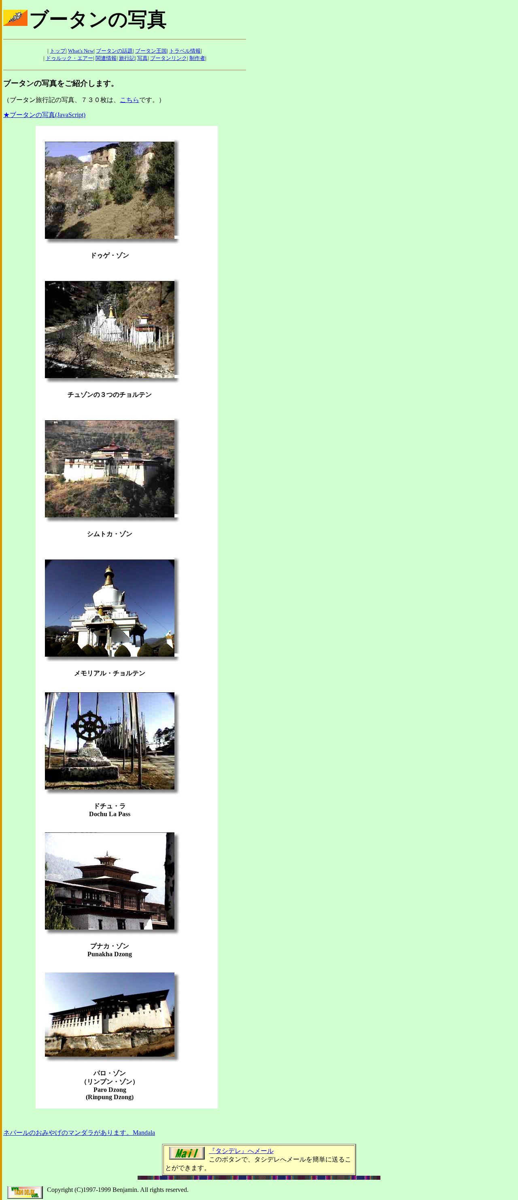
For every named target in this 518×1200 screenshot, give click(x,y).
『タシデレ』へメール (241, 1150)
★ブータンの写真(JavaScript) (44, 114)
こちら (129, 99)
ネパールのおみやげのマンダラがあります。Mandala (79, 1132)
